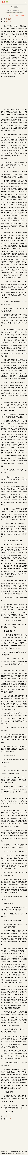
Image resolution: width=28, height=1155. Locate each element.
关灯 (6, 15)
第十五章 (8, 21)
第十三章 (8, 19)
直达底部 (21, 15)
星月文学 (8, 2)
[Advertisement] (14, 93)
